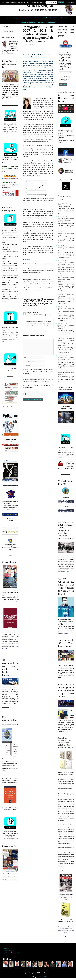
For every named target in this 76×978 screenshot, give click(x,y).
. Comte (60, 130)
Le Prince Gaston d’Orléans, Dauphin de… (66, 205)
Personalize (61, 2)
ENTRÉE (66, 633)
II (59, 731)
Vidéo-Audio (53, 18)
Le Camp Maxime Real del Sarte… (66, 295)
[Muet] (70, 111)
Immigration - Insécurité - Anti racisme (35, 279)
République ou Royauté (28, 22)
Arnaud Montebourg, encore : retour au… (66, 264)
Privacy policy (70, 2)
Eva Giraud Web (42, 977)
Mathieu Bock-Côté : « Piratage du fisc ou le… (66, 311)
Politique (15, 18)
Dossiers (41, 22)
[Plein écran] (72, 111)
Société (44, 18)
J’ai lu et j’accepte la (38, 386)
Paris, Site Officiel (68, 130)
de (63, 130)
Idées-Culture (64, 18)
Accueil (8, 18)
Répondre (49, 315)
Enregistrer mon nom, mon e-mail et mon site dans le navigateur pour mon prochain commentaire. (38, 371)
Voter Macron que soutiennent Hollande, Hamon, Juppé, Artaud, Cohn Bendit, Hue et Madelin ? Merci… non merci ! (38, 284)
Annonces (36, 18)
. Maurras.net (61, 139)
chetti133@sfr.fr (61, 571)
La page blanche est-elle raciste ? (66, 373)
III (61, 731)
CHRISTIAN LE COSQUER (66, 247)
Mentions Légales (9, 950)
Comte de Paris (25, 18)
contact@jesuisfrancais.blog (11, 838)
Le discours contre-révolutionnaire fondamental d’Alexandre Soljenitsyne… (66, 342)
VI (67, 731)
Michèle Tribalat (26, 259)
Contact (6, 948)
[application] (66, 108)
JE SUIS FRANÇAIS (38, 6)
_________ (10, 604)
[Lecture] (59, 111)
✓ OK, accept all (52, 2)
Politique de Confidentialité (12, 953)
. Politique (60, 135)
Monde (48, 279)
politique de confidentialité (64, 80)
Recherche (52, 22)
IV (63, 731)
